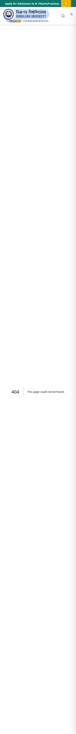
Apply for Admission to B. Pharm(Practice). (32, 3)
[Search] (63, 16)
